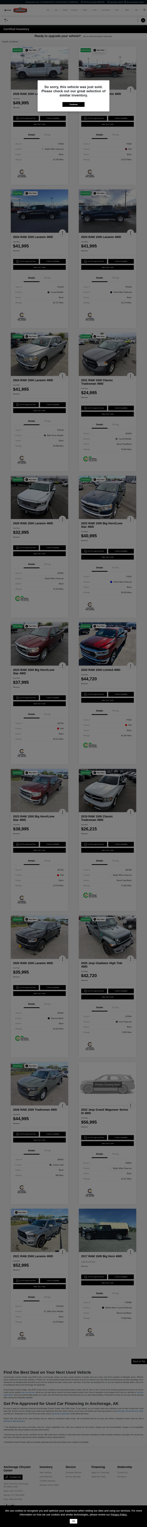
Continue (73, 104)
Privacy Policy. (119, 1514)
